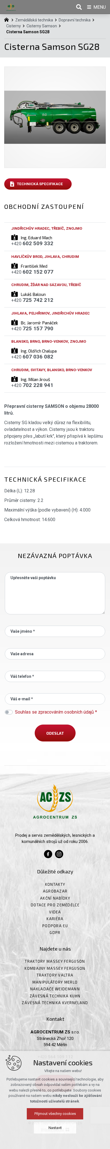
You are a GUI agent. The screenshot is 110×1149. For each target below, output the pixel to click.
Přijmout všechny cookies (55, 1114)
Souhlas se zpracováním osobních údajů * (56, 712)
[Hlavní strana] (8, 19)
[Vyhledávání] (79, 7)
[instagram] (59, 853)
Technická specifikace (40, 184)
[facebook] (48, 853)
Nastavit (55, 1128)
